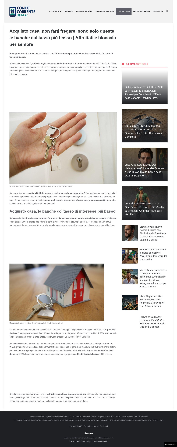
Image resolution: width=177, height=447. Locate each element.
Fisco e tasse (124, 11)
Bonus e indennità (141, 11)
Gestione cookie (170, 444)
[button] (167, 11)
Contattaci (104, 426)
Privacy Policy (84, 441)
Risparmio (158, 11)
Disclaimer (96, 441)
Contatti (104, 441)
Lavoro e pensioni (84, 11)
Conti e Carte (55, 11)
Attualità (69, 11)
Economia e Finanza (105, 11)
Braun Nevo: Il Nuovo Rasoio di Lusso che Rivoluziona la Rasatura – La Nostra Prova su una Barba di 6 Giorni (153, 233)
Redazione (74, 441)
